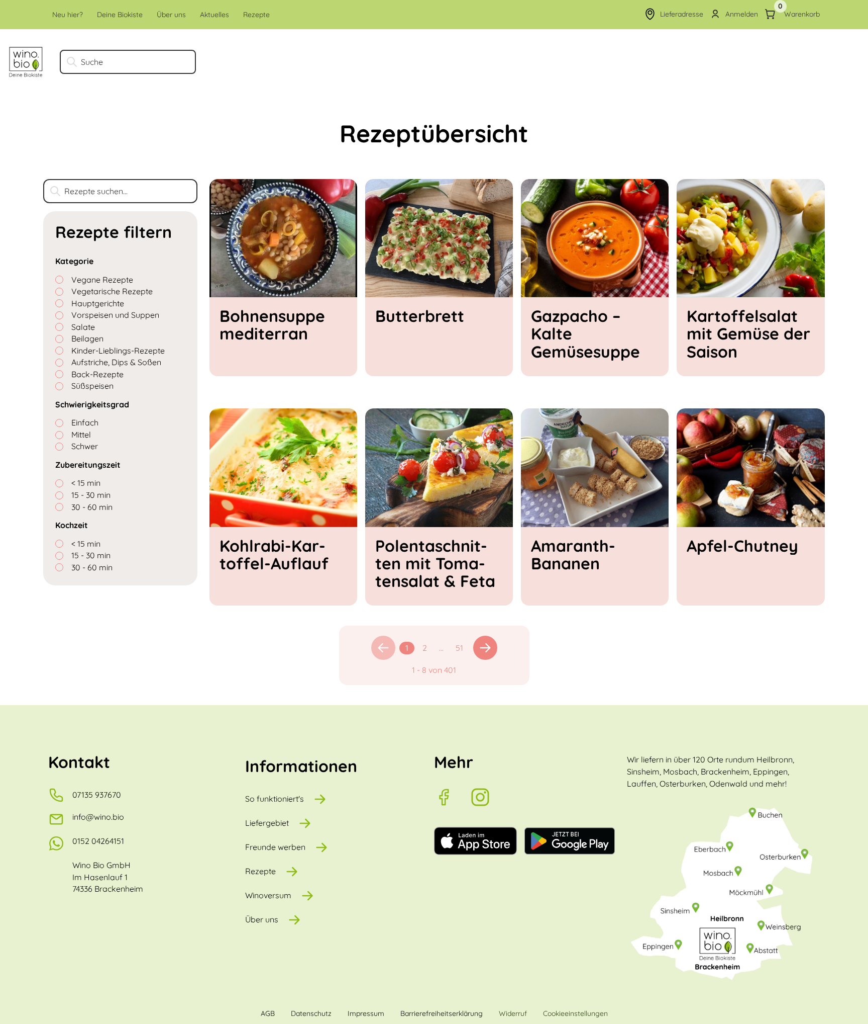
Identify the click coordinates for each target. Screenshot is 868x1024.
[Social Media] (452, 797)
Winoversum (268, 895)
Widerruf (513, 1013)
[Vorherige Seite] (383, 648)
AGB (268, 1013)
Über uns (261, 919)
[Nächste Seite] (485, 648)
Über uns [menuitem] (171, 14)
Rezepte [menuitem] (256, 14)
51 (459, 648)
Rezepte (260, 871)
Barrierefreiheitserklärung (441, 1013)
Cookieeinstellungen (575, 1013)
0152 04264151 (98, 841)
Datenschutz (311, 1013)
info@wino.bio (98, 817)
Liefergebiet (267, 823)
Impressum (366, 1013)
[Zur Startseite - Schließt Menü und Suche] (26, 62)
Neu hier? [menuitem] (67, 14)
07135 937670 (96, 795)
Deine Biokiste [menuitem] (120, 14)
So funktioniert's (274, 799)
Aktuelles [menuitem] (214, 14)
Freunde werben (275, 847)
